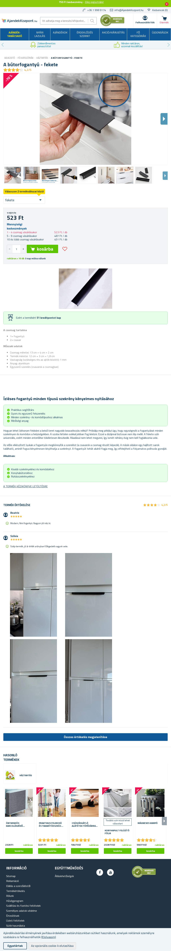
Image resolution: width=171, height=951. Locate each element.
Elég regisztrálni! (94, 2)
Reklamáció (12, 881)
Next (168, 45)
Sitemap (11, 876)
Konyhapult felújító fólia (117, 832)
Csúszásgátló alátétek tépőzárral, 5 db (85, 824)
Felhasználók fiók (145, 22)
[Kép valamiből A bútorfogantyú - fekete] (12, 175)
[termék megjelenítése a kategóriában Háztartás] (10, 775)
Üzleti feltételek (15, 921)
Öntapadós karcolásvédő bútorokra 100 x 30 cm (17, 824)
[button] (23, 249)
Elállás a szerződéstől (18, 886)
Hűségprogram (14, 901)
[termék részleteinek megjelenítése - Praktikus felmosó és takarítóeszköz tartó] (51, 802)
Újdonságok (160, 32)
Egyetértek (15, 945)
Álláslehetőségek (64, 876)
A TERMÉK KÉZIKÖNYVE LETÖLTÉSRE (25, 486)
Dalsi (163, 119)
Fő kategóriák (138, 34)
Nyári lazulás (39, 34)
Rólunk (10, 896)
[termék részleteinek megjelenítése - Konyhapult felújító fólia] (117, 802)
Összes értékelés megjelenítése (85, 737)
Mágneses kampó (148, 823)
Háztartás (26, 775)
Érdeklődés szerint (85, 34)
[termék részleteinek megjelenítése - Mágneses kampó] (150, 802)
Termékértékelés (15, 891)
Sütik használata (15, 926)
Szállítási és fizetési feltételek (23, 906)
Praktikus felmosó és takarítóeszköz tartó (50, 824)
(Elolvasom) (48, 937)
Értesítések (12, 916)
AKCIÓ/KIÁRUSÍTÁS (113, 32)
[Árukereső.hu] (112, 26)
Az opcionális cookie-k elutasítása (52, 945)
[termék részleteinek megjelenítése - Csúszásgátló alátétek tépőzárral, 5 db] (84, 802)
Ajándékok (60, 32)
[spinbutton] (16, 249)
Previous (2, 45)
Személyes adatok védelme (21, 911)
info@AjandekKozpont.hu (129, 10)
